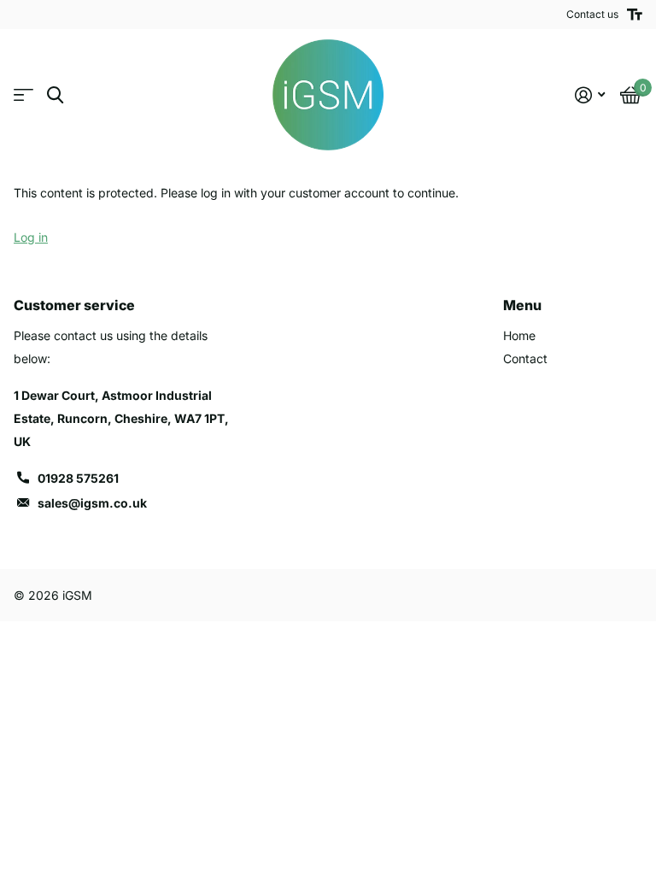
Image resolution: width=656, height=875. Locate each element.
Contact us (592, 14)
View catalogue (23, 95)
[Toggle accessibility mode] (634, 14)
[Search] (55, 95)
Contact (525, 358)
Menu (522, 305)
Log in (31, 237)
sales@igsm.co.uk (92, 503)
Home (519, 335)
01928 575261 (78, 478)
